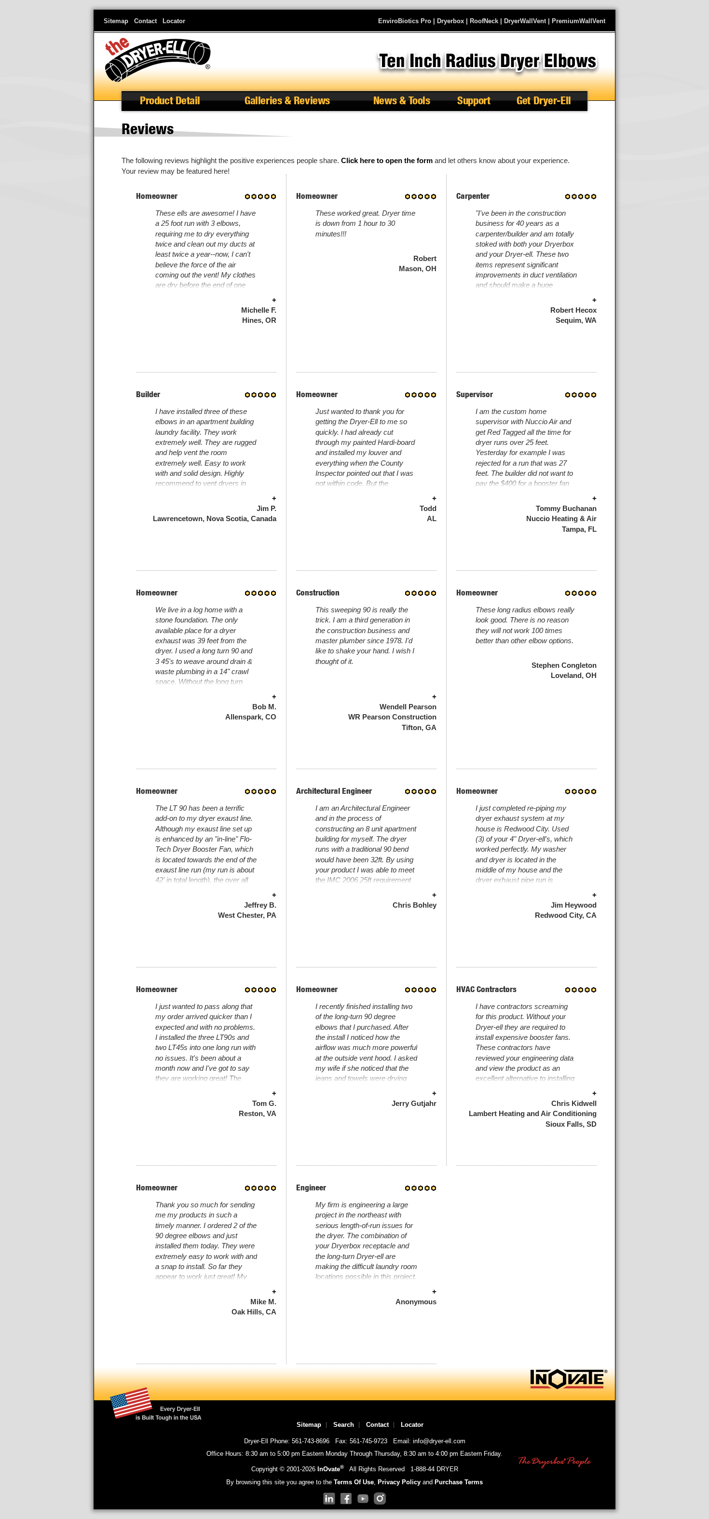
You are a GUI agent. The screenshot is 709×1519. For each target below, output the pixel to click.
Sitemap (116, 21)
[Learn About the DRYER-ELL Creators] (569, 1387)
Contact (145, 21)
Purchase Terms (459, 1482)
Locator (174, 21)
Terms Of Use (354, 1482)
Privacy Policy (399, 1482)
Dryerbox (450, 21)
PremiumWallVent (578, 21)
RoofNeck (484, 21)
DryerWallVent (525, 21)
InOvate (330, 1469)
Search (343, 1424)
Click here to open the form (387, 161)
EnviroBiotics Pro (404, 21)
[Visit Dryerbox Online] (554, 1463)
